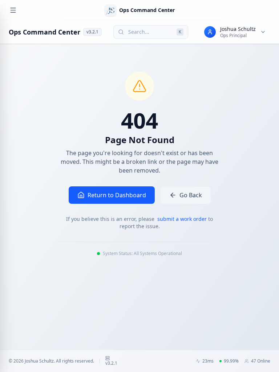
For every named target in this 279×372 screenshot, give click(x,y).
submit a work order (182, 218)
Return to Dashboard (117, 195)
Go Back (190, 195)
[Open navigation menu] (13, 10)
